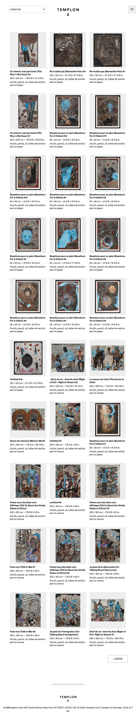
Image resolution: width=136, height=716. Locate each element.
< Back (117, 659)
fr (132, 9)
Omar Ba (15, 9)
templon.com (92, 708)
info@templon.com (12, 708)
